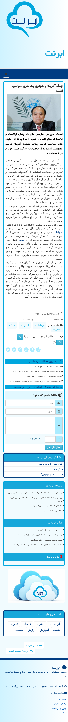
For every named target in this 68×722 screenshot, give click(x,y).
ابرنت (55, 53)
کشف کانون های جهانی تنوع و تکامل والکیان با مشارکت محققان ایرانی (36, 381)
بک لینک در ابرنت (58, 704)
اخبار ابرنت (32, 645)
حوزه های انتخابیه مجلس (50, 463)
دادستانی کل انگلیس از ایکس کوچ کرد (48, 506)
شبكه (21, 239)
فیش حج (58, 469)
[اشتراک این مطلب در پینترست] (20, 349)
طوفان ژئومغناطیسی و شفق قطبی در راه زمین (44, 376)
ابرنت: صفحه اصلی (19, 651)
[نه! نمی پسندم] (59, 342)
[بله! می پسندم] (20, 337)
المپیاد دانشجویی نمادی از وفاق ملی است (47, 540)
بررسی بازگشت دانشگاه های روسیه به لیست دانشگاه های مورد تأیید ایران (36, 499)
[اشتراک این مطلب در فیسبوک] (32, 349)
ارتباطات (58, 232)
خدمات (26, 623)
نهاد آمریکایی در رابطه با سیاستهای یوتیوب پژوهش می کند (40, 535)
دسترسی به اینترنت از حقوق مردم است (46, 366)
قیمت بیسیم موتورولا (52, 474)
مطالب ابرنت (61, 713)
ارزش (31, 629)
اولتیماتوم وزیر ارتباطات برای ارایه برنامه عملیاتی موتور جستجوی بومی (35, 493)
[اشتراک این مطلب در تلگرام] (38, 349)
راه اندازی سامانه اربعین (53, 511)
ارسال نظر (52, 447)
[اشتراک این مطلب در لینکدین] (14, 349)
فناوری (57, 329)
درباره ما (62, 699)
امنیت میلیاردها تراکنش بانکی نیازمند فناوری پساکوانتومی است (37, 371)
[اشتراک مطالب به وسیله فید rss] (8, 349)
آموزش (44, 629)
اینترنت (25, 325)
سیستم (19, 629)
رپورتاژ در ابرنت (59, 708)
